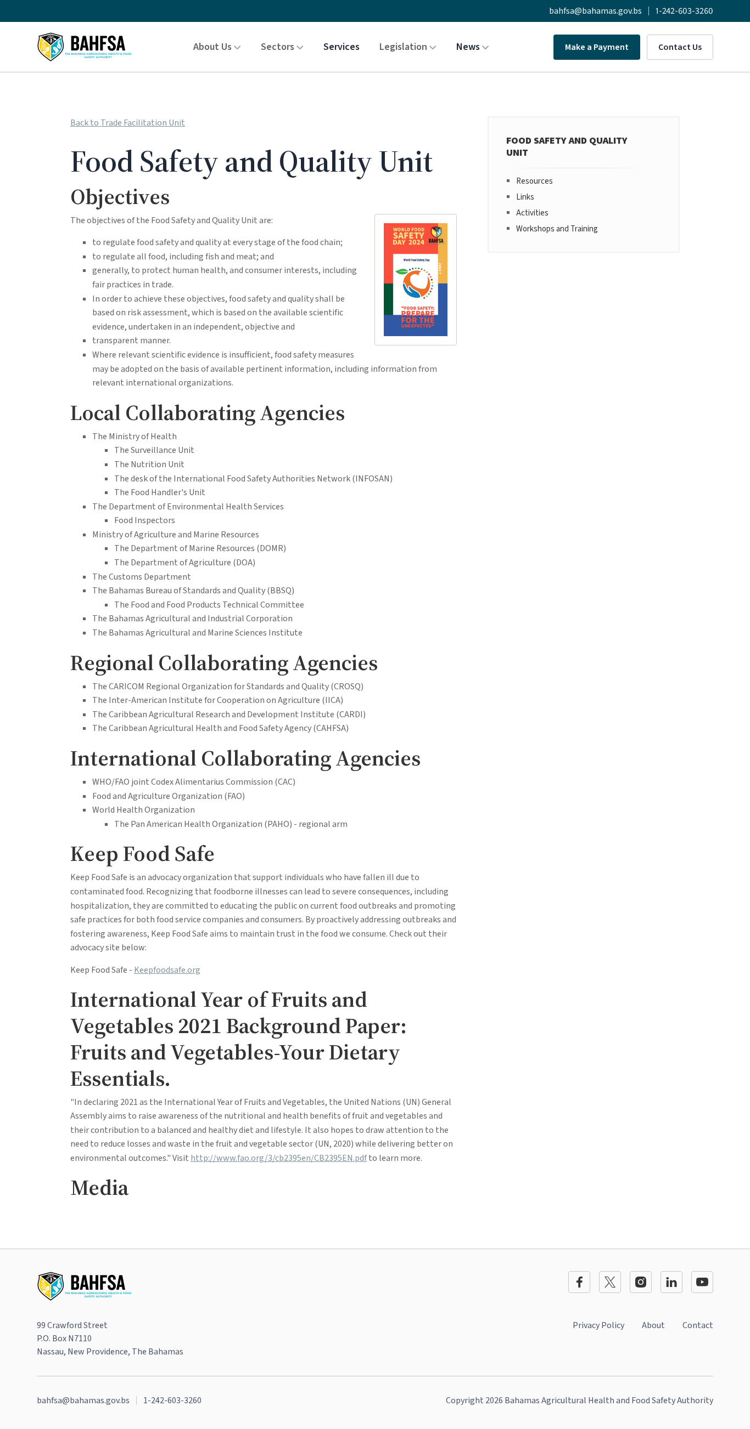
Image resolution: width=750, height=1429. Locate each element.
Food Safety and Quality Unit (567, 147)
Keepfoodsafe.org (167, 970)
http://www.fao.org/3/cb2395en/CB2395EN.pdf (279, 1158)
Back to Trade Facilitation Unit (127, 123)
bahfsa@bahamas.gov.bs (595, 11)
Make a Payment (597, 47)
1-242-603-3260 (684, 11)
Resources (534, 181)
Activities (532, 213)
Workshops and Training (557, 229)
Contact (697, 1325)
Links (525, 197)
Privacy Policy (598, 1325)
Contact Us (680, 47)
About (653, 1325)
